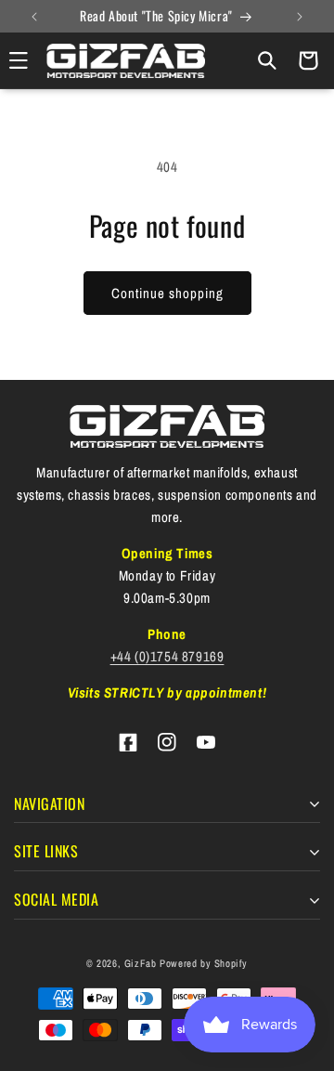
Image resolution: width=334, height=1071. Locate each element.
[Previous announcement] (34, 17)
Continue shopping (167, 293)
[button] (267, 60)
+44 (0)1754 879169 (167, 656)
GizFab (140, 963)
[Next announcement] (299, 17)
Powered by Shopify (204, 963)
